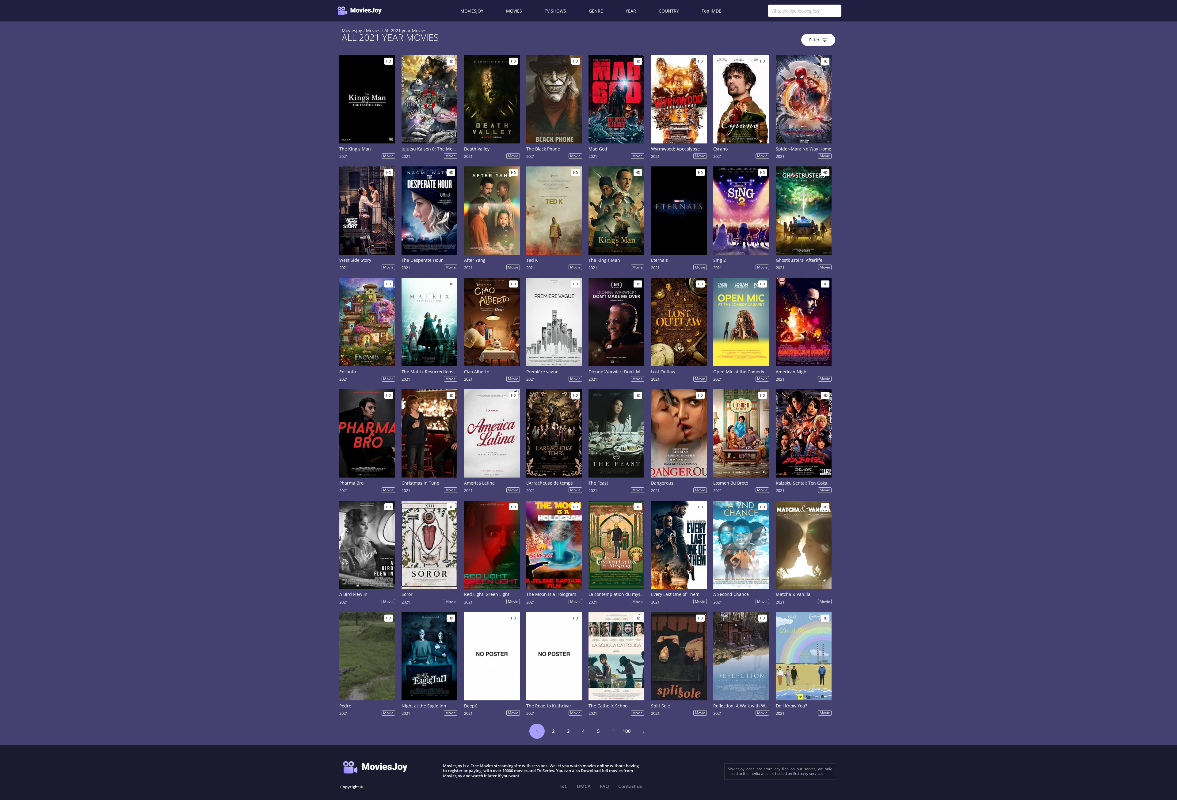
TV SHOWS (555, 11)
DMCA (584, 786)
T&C (563, 786)
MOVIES (514, 11)
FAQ (604, 786)
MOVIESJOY (471, 11)
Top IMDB (712, 11)
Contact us (630, 786)
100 (627, 731)
